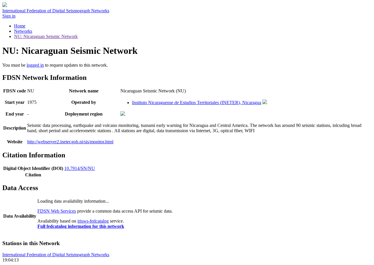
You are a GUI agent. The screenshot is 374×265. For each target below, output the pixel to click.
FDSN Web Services (56, 211)
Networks (23, 31)
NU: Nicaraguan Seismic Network (46, 36)
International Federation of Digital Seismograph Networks (55, 254)
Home (19, 25)
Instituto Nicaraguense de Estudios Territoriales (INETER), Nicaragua (196, 102)
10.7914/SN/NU (79, 168)
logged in (35, 65)
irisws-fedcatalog (93, 220)
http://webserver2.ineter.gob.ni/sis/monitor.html (70, 141)
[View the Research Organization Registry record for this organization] (264, 102)
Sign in (8, 15)
